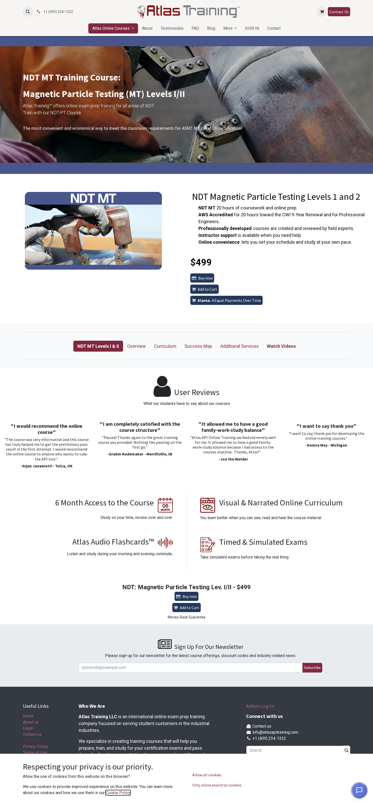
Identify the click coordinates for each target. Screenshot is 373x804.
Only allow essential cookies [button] (217, 784)
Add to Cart (207, 289)
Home (28, 716)
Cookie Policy (118, 792)
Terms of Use (35, 752)
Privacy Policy (35, 746)
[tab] (98, 346)
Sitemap (30, 740)
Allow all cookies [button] (207, 774)
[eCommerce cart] (322, 12)
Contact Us (339, 11)
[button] (28, 12)
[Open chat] (359, 790)
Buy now (205, 278)
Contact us (32, 734)
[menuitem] (113, 28)
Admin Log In (260, 706)
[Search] (346, 750)
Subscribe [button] (312, 667)
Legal (28, 728)
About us (31, 722)
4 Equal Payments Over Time (229, 300)
